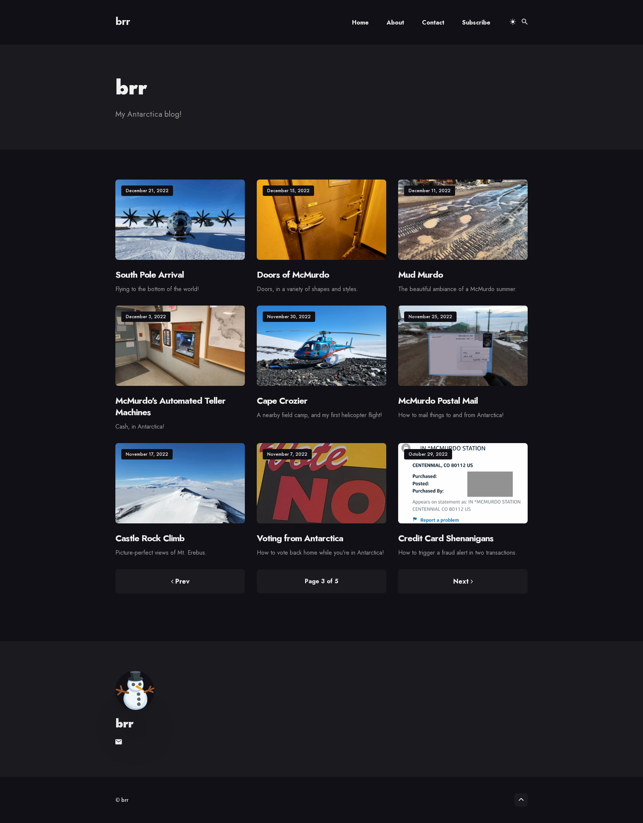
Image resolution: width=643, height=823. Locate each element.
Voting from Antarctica (300, 538)
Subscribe (476, 22)
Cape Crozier (282, 400)
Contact (433, 22)
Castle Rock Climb (149, 538)
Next (461, 581)
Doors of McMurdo (293, 274)
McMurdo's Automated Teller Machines (170, 406)
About (395, 22)
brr (122, 21)
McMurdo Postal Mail (438, 400)
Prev (182, 581)
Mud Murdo (420, 274)
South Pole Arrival (149, 274)
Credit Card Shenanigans (445, 538)
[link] (119, 742)
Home (360, 22)
